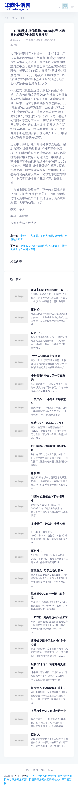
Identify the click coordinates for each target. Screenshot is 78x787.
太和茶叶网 (25, 779)
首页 (6, 17)
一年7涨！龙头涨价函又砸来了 (49, 617)
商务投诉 (63, 775)
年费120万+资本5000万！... (48, 422)
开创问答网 (41, 775)
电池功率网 (60, 779)
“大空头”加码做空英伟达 (45, 355)
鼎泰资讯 (49, 779)
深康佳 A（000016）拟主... (48, 687)
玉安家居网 (38, 779)
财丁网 (31, 775)
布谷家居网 (13, 779)
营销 (35, 770)
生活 (50, 770)
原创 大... (36, 734)
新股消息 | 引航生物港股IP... (48, 570)
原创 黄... (36, 550)
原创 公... (36, 309)
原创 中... (36, 332)
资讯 (14, 17)
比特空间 (53, 775)
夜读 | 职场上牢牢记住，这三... (49, 289)
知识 (42, 770)
